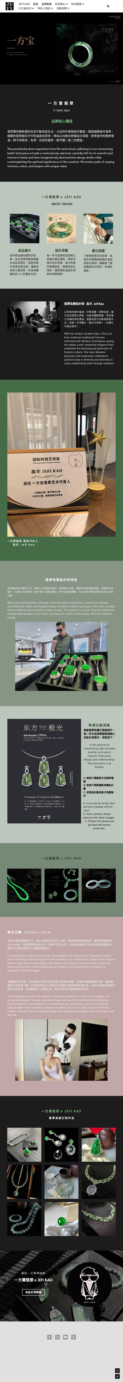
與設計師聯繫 (33, 1292)
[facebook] (49, 1337)
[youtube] (65, 1337)
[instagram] (57, 1337)
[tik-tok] (73, 1337)
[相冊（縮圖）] (24, 886)
